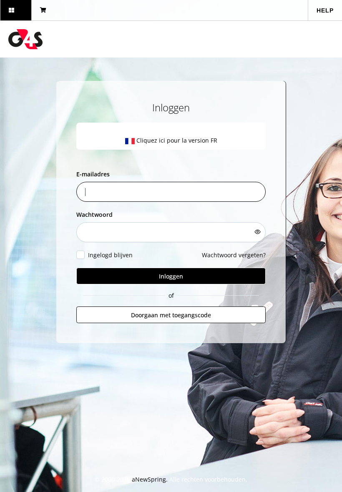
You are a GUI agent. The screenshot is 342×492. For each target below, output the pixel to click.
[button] (15, 10)
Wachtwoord (94, 214)
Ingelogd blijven (110, 255)
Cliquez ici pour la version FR (176, 140)
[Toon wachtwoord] (258, 232)
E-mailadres (93, 174)
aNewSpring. (150, 479)
